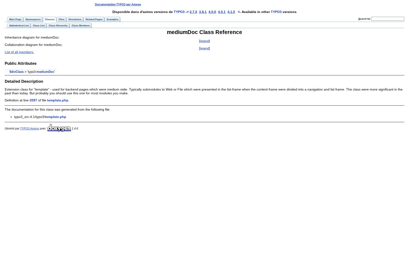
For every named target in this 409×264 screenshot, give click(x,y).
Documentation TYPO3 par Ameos (118, 4)
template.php (57, 100)
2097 (33, 100)
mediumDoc (45, 72)
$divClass (16, 72)
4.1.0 (231, 12)
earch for (364, 18)
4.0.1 (222, 12)
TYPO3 (179, 12)
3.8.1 (203, 12)
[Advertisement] (317, 4)
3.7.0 (193, 12)
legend (204, 41)
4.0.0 (212, 12)
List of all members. (19, 52)
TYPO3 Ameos (29, 128)
